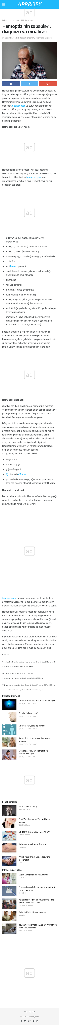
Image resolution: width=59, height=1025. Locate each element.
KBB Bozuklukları (27, 20)
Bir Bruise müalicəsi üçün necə (32, 844)
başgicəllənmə (9, 598)
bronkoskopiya (33, 177)
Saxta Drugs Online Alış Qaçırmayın (34, 832)
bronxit (13, 266)
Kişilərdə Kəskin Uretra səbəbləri (33, 912)
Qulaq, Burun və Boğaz (10, 20)
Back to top (30, 1012)
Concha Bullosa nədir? (28, 713)
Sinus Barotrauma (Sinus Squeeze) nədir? (37, 701)
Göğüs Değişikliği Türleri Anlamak (33, 875)
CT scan (22, 474)
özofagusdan (18, 105)
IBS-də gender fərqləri (28, 807)
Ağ (7, 474)
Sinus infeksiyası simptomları (32, 726)
